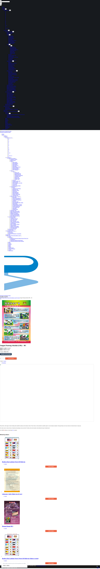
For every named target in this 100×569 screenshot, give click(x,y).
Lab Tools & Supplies (12, 216)
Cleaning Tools (12, 217)
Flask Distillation (15, 163)
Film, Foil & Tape (13, 220)
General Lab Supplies (11, 158)
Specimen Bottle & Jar (16, 206)
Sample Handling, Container (17, 204)
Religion (9, 246)
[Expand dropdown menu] (13, 161)
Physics (9, 243)
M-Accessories (10, 232)
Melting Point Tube (18, 174)
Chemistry (10, 244)
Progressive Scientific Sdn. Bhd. (5, 132)
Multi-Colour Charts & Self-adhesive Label (13, 235)
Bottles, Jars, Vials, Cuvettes (15, 196)
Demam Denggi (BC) (7, 526)
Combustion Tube (17, 176)
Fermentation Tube (18, 173)
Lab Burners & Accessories (14, 222)
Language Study (11, 247)
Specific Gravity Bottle (16, 194)
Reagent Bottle (14, 203)
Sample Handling (13, 225)
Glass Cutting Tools (13, 219)
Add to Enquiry (11, 358)
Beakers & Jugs (13, 160)
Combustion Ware (13, 210)
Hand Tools (8, 234)
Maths (9, 242)
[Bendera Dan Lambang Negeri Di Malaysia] (12, 459)
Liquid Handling (13, 223)
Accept (4, 565)
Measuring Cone (15, 189)
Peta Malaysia (12, 239)
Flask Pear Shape (15, 167)
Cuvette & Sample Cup (16, 198)
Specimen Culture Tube (16, 181)
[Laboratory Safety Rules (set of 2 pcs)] (12, 491)
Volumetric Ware (13, 186)
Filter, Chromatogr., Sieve (14, 221)
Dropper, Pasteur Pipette (16, 185)
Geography (10, 237)
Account (9, 249)
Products (5, 136)
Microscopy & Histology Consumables (14, 233)
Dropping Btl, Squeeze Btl (16, 199)
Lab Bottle (14, 200)
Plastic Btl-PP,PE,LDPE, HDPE (17, 202)
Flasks (11, 161)
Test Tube (14, 180)
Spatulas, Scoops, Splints (14, 226)
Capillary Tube (17, 179)
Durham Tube (17, 172)
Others (13, 171)
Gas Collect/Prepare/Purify (14, 214)
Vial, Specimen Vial (15, 207)
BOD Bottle (14, 197)
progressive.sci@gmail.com (41, 565)
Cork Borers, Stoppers (14, 218)
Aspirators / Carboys (13, 159)
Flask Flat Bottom (15, 165)
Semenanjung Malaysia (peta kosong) (16, 240)
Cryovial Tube (14, 183)
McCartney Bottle (15, 201)
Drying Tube (14, 184)
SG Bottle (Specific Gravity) (17, 205)
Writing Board (10, 250)
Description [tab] (4, 362)
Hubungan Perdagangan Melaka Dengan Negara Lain (19, 238)
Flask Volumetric (15, 169)
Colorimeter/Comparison (19, 175)
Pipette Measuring (15, 192)
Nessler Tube (17, 177)
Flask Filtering (14, 164)
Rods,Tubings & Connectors (15, 215)
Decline (8, 565)
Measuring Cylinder (15, 190)
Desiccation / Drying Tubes (14, 211)
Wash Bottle (14, 208)
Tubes (11, 170)
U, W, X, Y (10, 155)
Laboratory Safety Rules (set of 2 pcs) (12, 494)
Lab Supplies (8, 157)
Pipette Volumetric (15, 193)
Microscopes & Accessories (10, 230)
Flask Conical (14, 162)
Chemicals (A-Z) (9, 137)
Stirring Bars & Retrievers (14, 227)
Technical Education (11, 248)
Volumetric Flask (15, 195)
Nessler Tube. (14, 191)
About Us (5, 135)
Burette (13, 187)
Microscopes (10, 231)
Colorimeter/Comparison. (16, 188)
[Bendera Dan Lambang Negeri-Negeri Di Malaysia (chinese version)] (12, 556)
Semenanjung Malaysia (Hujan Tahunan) (17, 241)
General (9, 236)
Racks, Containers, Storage (14, 224)
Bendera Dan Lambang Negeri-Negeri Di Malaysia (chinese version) (20, 558)
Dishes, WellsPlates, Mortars (15, 212)
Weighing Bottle (15, 209)
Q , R (9, 152)
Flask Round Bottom (15, 168)
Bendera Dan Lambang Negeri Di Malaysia (13, 462)
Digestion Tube (17, 178)
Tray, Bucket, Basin (13, 228)
